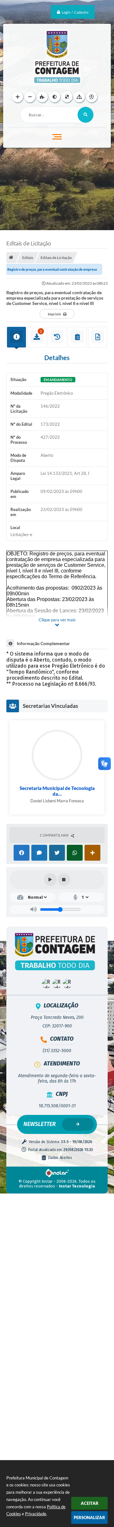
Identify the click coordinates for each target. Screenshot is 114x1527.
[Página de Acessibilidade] (91, 96)
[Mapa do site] (79, 96)
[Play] (50, 879)
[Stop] (64, 879)
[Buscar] (85, 115)
